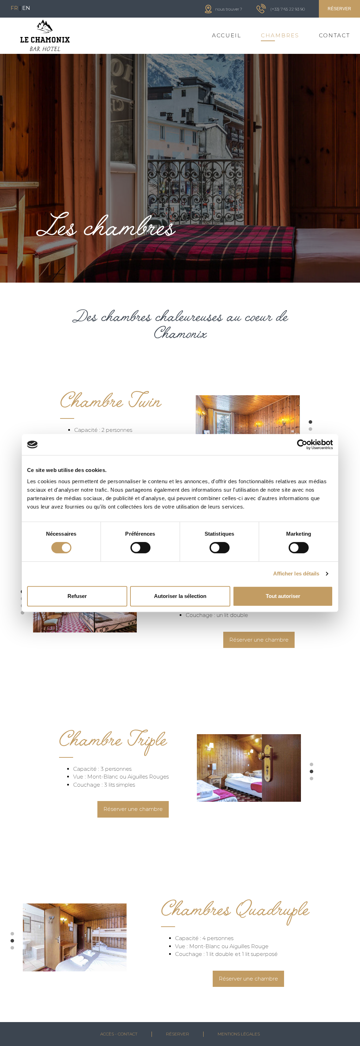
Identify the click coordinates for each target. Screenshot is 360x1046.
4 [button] (27, 614)
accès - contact (118, 1033)
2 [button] (315, 430)
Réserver (177, 1033)
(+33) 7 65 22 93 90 (287, 9)
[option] (248, 429)
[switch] (140, 547)
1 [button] (315, 423)
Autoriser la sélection (180, 596)
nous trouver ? (228, 9)
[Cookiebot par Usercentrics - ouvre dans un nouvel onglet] (302, 444)
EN (26, 8)
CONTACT (334, 35)
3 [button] (316, 780)
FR (14, 8)
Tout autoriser (283, 596)
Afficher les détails (296, 573)
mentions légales (239, 1033)
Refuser (77, 596)
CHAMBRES (280, 35)
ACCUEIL (226, 35)
